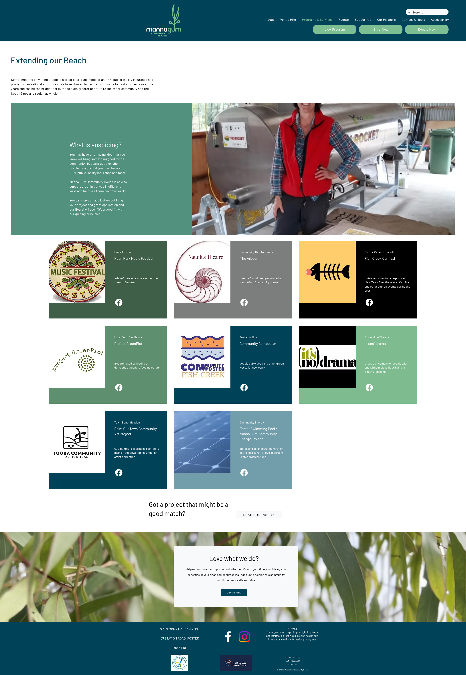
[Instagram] (244, 637)
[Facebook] (119, 302)
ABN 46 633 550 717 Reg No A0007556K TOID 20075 (292, 661)
